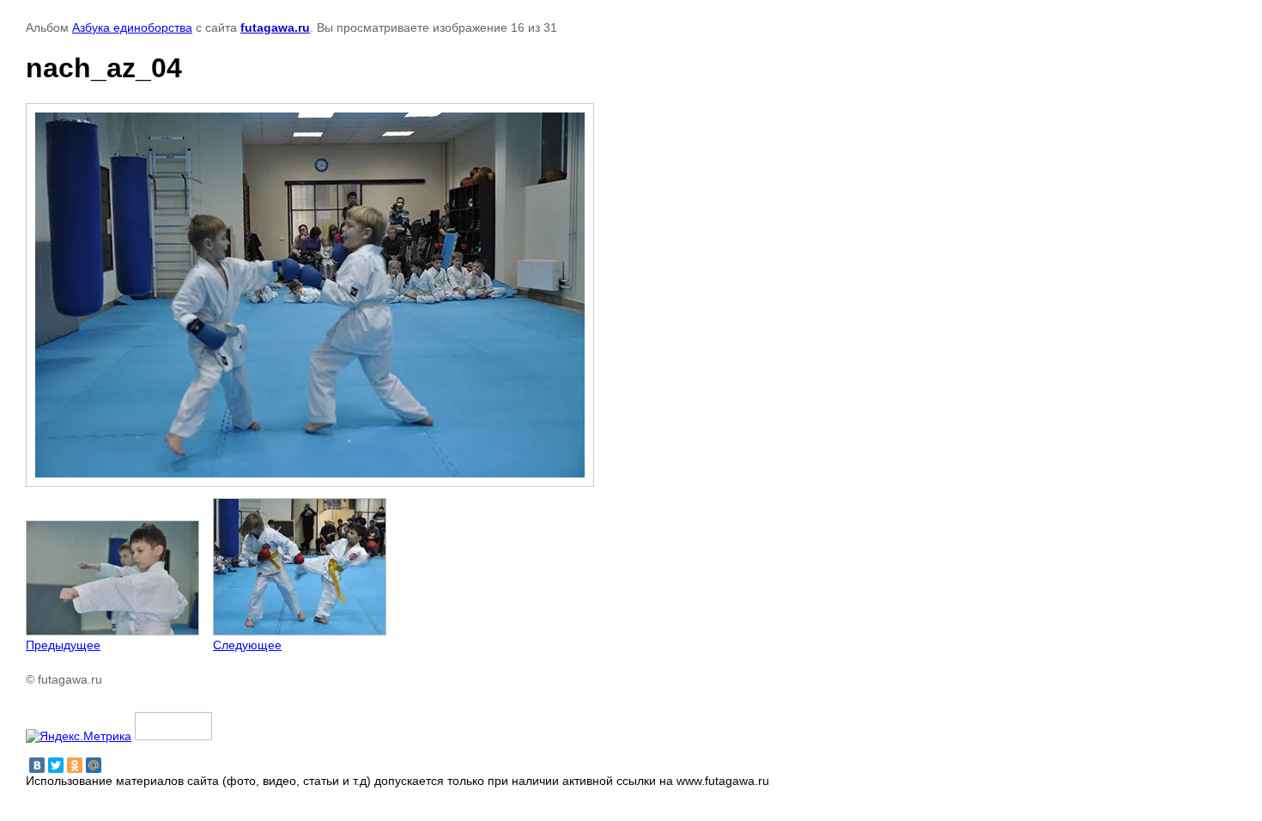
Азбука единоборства (132, 27)
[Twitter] (56, 765)
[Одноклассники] (74, 765)
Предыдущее (63, 645)
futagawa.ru (275, 27)
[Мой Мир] (93, 765)
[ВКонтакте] (37, 765)
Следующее (247, 645)
